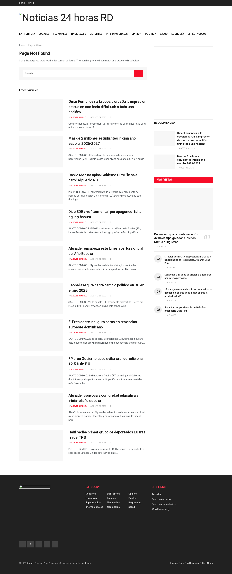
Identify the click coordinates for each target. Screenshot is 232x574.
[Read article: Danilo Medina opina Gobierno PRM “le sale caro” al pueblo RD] (41, 188)
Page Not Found (35, 45)
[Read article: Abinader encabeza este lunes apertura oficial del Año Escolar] (41, 262)
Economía (91, 498)
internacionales (94, 507)
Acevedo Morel (79, 117)
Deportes (96, 34)
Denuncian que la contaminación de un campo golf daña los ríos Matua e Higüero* (176, 238)
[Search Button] (138, 73)
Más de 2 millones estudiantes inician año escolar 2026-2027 (191, 160)
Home (22, 3)
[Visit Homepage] (66, 18)
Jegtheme (86, 563)
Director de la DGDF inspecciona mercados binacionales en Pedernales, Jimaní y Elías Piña (187, 260)
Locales (44, 34)
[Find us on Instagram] (38, 544)
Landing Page (177, 563)
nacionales (113, 507)
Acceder (156, 494)
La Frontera (27, 34)
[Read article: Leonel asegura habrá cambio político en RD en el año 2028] (41, 298)
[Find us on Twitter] (30, 544)
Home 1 (30, 3)
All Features (193, 563)
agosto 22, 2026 (98, 443)
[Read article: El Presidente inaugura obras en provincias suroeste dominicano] (41, 335)
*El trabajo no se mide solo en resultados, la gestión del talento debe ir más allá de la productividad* (187, 292)
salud (131, 507)
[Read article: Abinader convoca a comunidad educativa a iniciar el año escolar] (41, 409)
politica (132, 498)
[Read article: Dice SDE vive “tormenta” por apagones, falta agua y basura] (41, 225)
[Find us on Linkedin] (55, 544)
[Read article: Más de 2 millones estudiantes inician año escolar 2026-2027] (41, 151)
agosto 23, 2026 (98, 296)
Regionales (60, 34)
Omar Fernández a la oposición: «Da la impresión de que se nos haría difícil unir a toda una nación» (107, 106)
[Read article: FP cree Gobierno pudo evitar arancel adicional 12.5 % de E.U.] (41, 372)
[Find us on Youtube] (47, 544)
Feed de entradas (161, 499)
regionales (134, 502)
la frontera (113, 493)
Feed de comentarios (164, 504)
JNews (30, 563)
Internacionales (117, 34)
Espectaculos (93, 502)
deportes (90, 493)
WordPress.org (160, 509)
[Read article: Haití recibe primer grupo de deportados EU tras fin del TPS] (41, 445)
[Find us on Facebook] (22, 544)
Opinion (132, 493)
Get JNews (207, 563)
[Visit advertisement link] (183, 82)
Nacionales (78, 34)
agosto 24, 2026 (98, 117)
